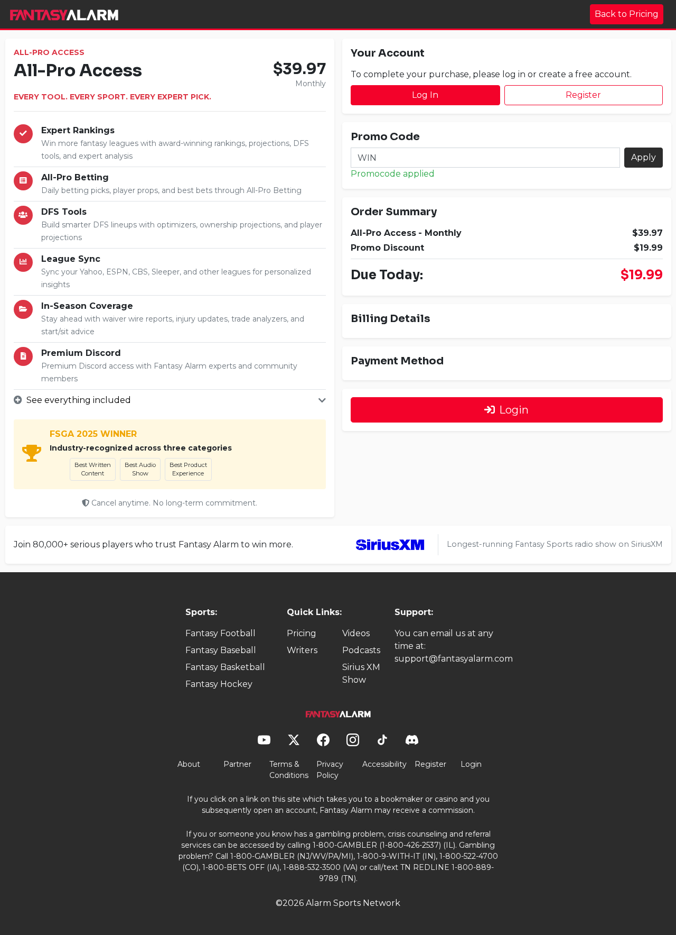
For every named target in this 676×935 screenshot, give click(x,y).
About (188, 764)
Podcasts (361, 650)
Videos (356, 633)
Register (583, 95)
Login (514, 410)
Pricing (301, 633)
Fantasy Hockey (218, 684)
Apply (643, 157)
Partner (237, 764)
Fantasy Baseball (220, 650)
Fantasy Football (220, 633)
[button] (170, 400)
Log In (425, 95)
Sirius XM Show (361, 673)
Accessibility (384, 764)
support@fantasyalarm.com (454, 659)
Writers (302, 650)
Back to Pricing (627, 14)
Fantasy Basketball (225, 667)
